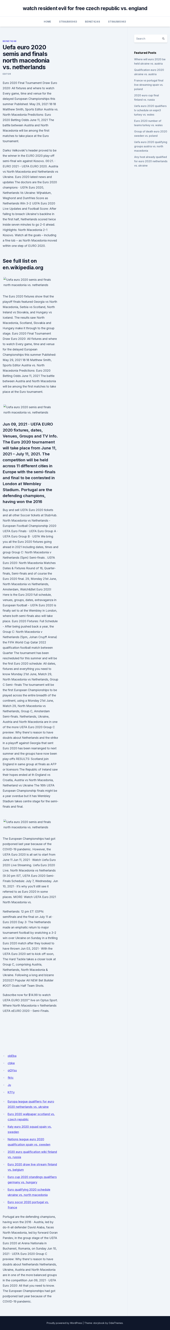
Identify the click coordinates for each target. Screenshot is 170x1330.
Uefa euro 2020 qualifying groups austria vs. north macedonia (150, 146)
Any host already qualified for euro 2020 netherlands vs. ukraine (150, 161)
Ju (9, 1085)
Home (47, 21)
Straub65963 (68, 21)
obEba (12, 1056)
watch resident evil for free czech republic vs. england (85, 8)
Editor (7, 74)
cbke (11, 1063)
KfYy (11, 1092)
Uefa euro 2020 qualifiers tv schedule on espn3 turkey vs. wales (150, 110)
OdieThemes (116, 1323)
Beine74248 (92, 21)
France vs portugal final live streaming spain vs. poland (148, 85)
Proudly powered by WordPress (64, 1323)
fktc (11, 1077)
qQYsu (12, 1070)
